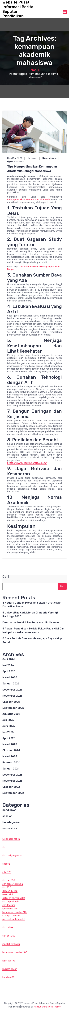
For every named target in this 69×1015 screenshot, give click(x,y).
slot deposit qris (10, 901)
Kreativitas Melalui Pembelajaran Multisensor (31, 622)
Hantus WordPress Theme (47, 1006)
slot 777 (6, 887)
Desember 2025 (12, 689)
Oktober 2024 (11, 750)
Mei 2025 (8, 732)
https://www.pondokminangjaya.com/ (27, 463)
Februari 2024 (11, 762)
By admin (32, 158)
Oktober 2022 (11, 786)
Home (32, 70)
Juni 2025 (8, 726)
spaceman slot (10, 908)
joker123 (6, 872)
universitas (9, 828)
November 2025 (12, 695)
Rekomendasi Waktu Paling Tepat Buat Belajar (33, 268)
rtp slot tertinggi (11, 944)
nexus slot (7, 894)
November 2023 (12, 780)
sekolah (7, 816)
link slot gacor (9, 969)
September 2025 (13, 707)
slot (4, 847)
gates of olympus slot (13, 898)
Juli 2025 (8, 720)
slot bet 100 (8, 880)
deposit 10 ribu (9, 891)
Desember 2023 (12, 774)
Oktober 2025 (11, 701)
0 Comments (17, 161)
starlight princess (11, 915)
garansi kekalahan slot (13, 919)
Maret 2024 (9, 756)
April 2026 (8, 671)
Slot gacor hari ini (11, 839)
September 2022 (13, 792)
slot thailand (8, 905)
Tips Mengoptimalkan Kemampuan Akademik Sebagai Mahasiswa (32, 169)
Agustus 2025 (11, 713)
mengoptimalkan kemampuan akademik (28, 199)
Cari (5, 576)
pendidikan (50, 158)
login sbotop (8, 960)
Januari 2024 (10, 768)
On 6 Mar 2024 (14, 158)
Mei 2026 (8, 665)
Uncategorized (11, 822)
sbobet (6, 864)
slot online (7, 927)
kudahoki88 (8, 977)
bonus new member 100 (14, 912)
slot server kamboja (12, 884)
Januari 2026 (10, 683)
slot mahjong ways (12, 855)
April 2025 (8, 738)
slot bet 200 (8, 935)
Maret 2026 (9, 677)
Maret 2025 (9, 744)
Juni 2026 (8, 659)
